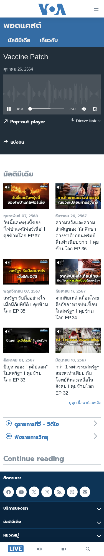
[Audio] (39, 549)
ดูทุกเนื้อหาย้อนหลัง (85, 402)
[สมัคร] (85, 492)
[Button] (14, 143)
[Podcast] (72, 492)
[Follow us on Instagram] (46, 492)
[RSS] (59, 492)
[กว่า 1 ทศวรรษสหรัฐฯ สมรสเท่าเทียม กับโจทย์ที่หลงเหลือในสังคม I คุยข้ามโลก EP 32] (78, 340)
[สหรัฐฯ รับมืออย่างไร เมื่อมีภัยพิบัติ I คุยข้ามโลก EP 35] (26, 272)
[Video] (63, 549)
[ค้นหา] (88, 549)
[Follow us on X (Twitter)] (34, 492)
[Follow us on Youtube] (21, 492)
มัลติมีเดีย (19, 40)
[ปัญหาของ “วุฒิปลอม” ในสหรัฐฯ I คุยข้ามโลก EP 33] (26, 340)
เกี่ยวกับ (49, 40)
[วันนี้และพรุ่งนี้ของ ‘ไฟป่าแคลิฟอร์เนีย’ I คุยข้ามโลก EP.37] (26, 196)
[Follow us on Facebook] (8, 492)
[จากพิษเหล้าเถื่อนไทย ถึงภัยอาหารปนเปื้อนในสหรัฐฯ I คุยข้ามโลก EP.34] (78, 272)
